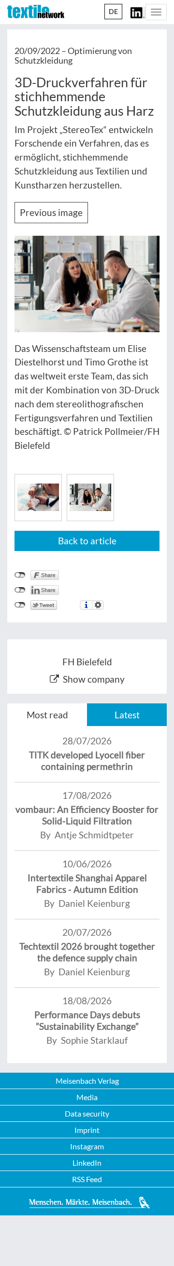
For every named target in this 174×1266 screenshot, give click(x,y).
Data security (87, 1113)
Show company (94, 679)
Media (87, 1097)
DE (113, 11)
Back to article (87, 540)
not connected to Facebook (20, 575)
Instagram (87, 1146)
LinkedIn (87, 1162)
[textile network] (35, 11)
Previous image (51, 212)
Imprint (87, 1129)
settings (98, 605)
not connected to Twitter (20, 605)
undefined (20, 590)
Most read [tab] (47, 714)
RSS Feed (87, 1179)
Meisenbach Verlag (87, 1080)
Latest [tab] (127, 714)
